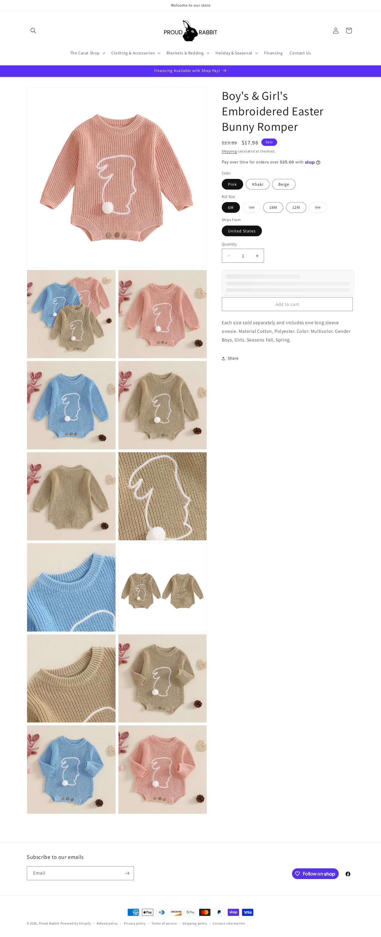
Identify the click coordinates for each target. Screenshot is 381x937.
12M (296, 207)
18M (273, 207)
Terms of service (164, 923)
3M (255, 208)
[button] (33, 30)
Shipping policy (194, 923)
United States (242, 231)
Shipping (229, 151)
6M (231, 207)
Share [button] (233, 358)
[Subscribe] (127, 873)
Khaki (257, 184)
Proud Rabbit (49, 923)
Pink (232, 184)
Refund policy (107, 923)
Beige (283, 184)
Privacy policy (135, 923)
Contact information (229, 923)
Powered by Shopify (75, 923)
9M (321, 208)
